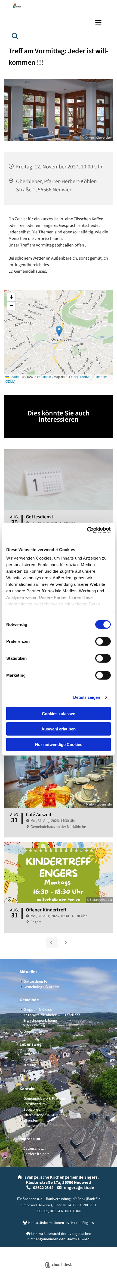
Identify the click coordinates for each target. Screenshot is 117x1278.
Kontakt (27, 1088)
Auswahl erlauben (58, 729)
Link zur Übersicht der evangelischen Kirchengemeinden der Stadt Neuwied (58, 1236)
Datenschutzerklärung (39, 1250)
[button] (58, 22)
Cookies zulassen (58, 713)
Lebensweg (31, 1044)
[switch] (103, 641)
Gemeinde (29, 999)
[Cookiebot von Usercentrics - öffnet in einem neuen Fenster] (87, 530)
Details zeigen (86, 697)
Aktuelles (28, 971)
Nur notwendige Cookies (58, 744)
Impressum (30, 1138)
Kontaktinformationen (43, 1222)
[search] (15, 36)
